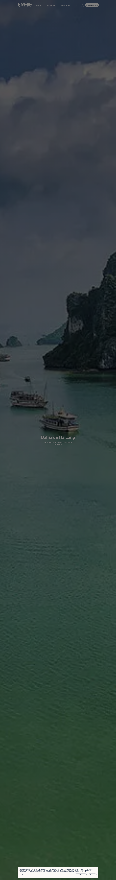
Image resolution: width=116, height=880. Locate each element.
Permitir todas (81, 874)
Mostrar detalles (24, 874)
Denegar (92, 874)
